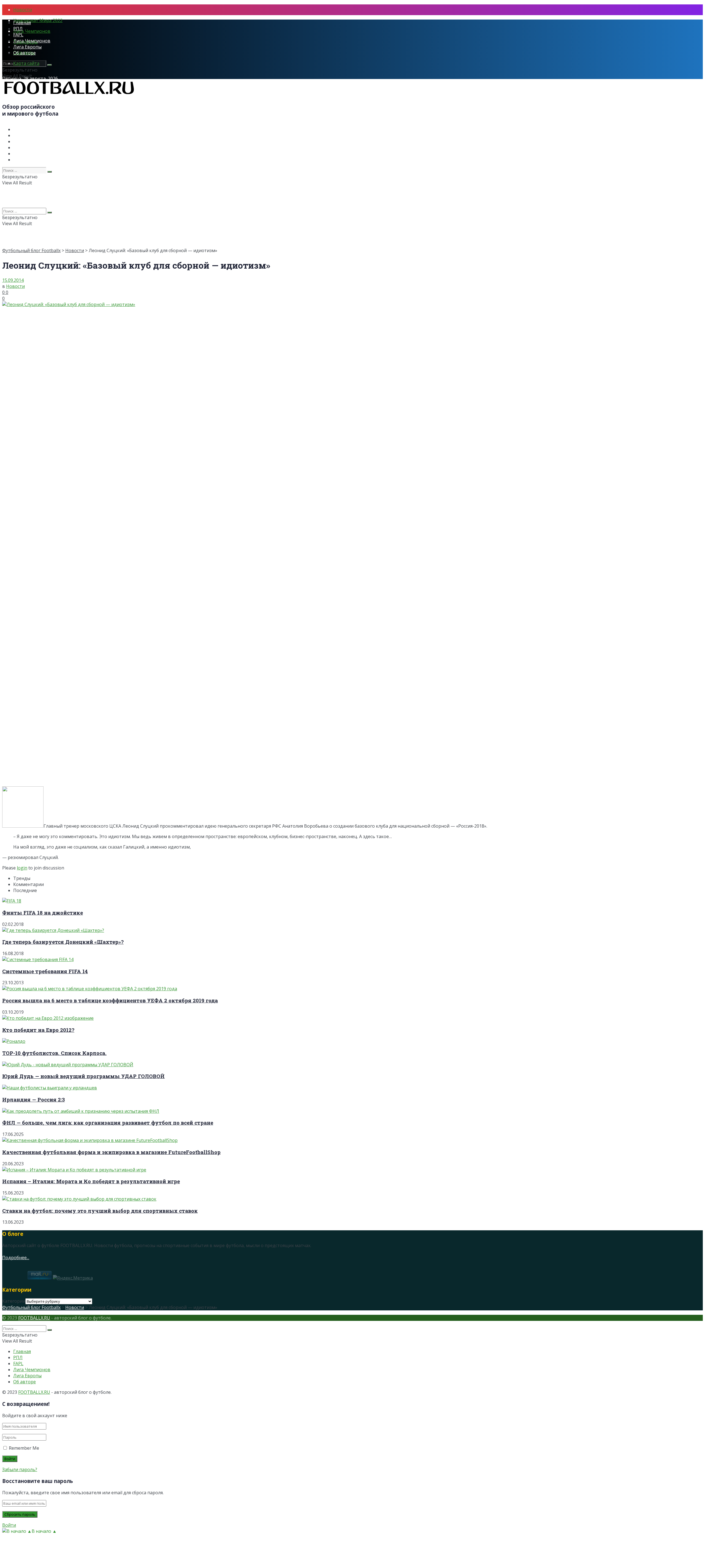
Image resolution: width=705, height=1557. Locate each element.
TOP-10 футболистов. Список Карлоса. (54, 1052)
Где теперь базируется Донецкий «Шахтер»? (63, 941)
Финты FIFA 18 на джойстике (42, 912)
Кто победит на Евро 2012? (38, 1029)
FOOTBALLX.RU (34, 1318)
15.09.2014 (13, 280)
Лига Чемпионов (31, 31)
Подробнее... (15, 1258)
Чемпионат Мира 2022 (38, 20)
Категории (13, 1301)
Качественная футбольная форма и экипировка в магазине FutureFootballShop (111, 1152)
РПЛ (18, 29)
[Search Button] (49, 65)
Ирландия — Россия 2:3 (33, 1099)
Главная (22, 23)
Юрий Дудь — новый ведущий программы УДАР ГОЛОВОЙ (83, 1076)
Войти (9, 1525)
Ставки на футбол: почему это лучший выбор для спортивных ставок (100, 1210)
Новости (22, 10)
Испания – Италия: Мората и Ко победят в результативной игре (91, 1181)
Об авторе (24, 53)
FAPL (18, 35)
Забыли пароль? (19, 1469)
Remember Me (24, 1448)
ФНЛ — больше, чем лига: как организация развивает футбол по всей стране (107, 1122)
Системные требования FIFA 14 (45, 971)
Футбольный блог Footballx (31, 250)
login (22, 868)
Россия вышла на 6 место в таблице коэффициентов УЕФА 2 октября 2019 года (110, 1000)
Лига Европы (27, 47)
